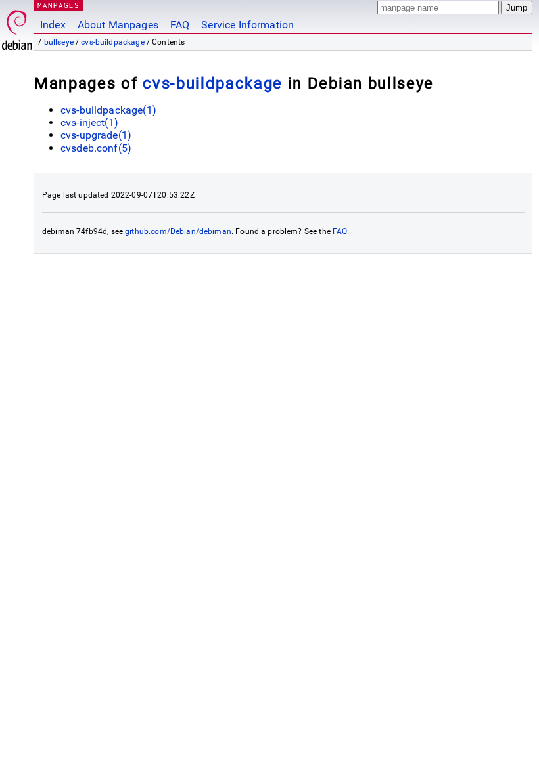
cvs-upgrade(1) (95, 135)
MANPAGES (58, 5)
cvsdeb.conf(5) (95, 148)
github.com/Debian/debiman (178, 231)
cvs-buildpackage (112, 42)
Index (53, 24)
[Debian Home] (17, 26)
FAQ (179, 24)
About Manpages (118, 24)
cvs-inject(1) (89, 122)
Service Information (247, 24)
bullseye (59, 42)
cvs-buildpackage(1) (108, 110)
